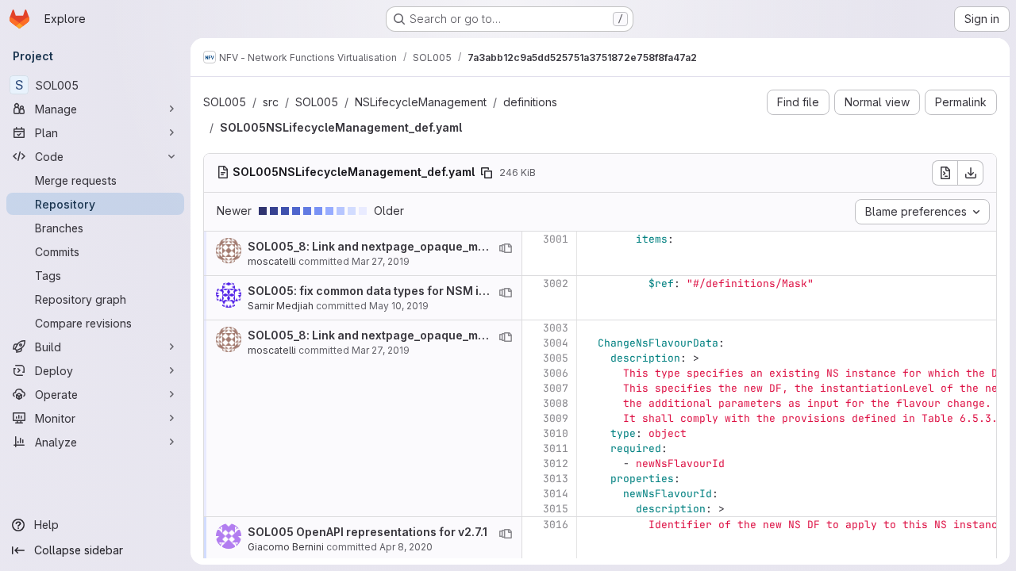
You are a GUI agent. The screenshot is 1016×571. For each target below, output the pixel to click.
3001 (555, 239)
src (271, 102)
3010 (555, 433)
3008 (555, 403)
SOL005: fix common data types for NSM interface (388, 290)
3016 (555, 524)
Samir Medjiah (281, 306)
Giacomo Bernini (286, 547)
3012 (555, 463)
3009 (555, 418)
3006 (555, 373)
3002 (555, 283)
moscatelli (272, 261)
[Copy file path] (486, 172)
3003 (555, 328)
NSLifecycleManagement (421, 102)
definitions (530, 102)
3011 (555, 448)
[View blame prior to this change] (505, 248)
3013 (555, 478)
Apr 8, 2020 (406, 547)
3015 (555, 508)
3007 (555, 388)
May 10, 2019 (399, 306)
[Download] (970, 173)
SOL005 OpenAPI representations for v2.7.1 (367, 531)
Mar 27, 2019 (381, 261)
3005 (555, 358)
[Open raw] (944, 173)
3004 (555, 343)
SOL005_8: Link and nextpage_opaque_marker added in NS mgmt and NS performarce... (492, 246)
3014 (555, 493)
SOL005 (224, 102)
